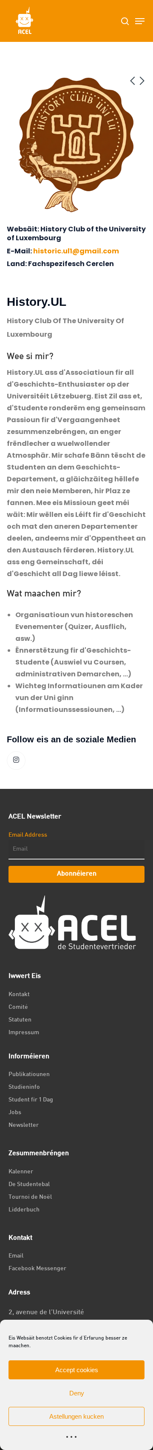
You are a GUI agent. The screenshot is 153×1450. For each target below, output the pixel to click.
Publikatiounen (29, 1074)
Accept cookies (76, 1369)
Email (15, 1256)
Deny (76, 1393)
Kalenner (20, 1172)
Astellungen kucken (76, 1416)
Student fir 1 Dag (30, 1100)
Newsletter (23, 1125)
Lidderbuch (24, 1210)
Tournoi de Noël (30, 1197)
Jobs (14, 1112)
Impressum (23, 1032)
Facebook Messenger (37, 1268)
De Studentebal (29, 1184)
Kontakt (19, 994)
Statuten (19, 1020)
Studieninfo (24, 1087)
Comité (18, 1007)
